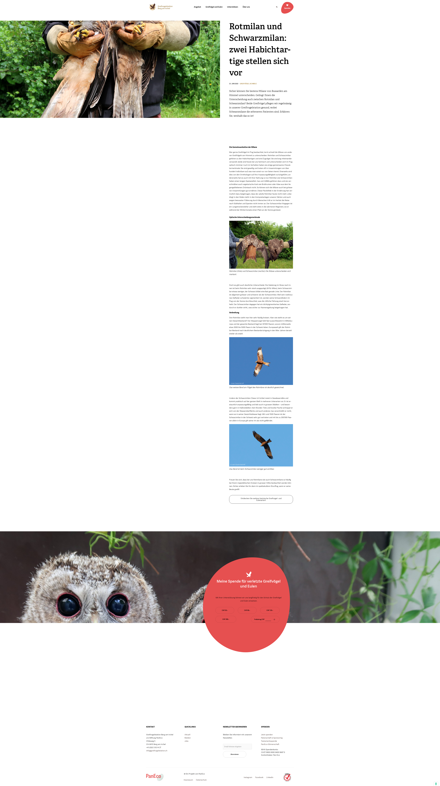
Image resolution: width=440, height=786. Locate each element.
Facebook (259, 777)
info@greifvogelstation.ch (156, 750)
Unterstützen (232, 7)
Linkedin (269, 777)
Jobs (186, 741)
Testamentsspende (269, 741)
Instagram (248, 777)
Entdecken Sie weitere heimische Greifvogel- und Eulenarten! (261, 499)
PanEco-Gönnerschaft (270, 744)
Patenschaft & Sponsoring (272, 738)
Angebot (197, 7)
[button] (276, 7)
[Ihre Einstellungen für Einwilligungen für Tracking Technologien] (436, 784)
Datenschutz (201, 780)
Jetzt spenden (267, 734)
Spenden (287, 8)
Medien (187, 738)
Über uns (246, 7)
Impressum (188, 780)
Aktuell (187, 734)
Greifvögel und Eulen (214, 7)
